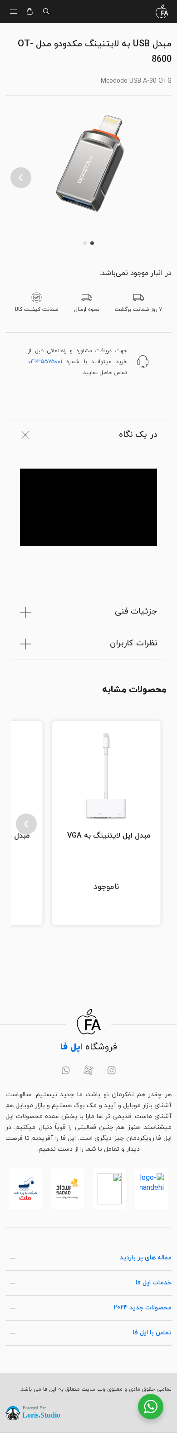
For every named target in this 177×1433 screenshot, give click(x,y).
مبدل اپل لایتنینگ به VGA (108, 836)
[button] (21, 178)
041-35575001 (45, 361)
